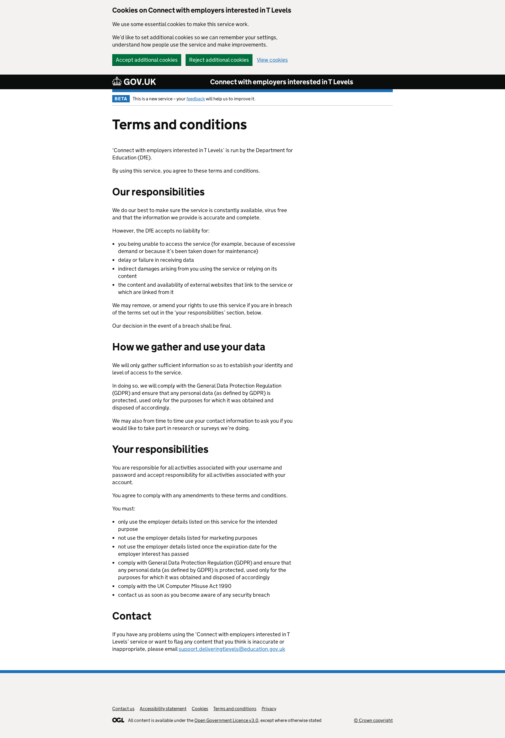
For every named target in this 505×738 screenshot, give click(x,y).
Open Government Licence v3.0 (226, 720)
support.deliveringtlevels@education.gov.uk (232, 649)
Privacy (269, 708)
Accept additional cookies (147, 59)
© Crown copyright (373, 720)
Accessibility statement (163, 708)
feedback (195, 99)
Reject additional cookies (219, 59)
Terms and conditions (234, 708)
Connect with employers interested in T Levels (281, 82)
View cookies (272, 60)
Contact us (123, 708)
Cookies (200, 708)
